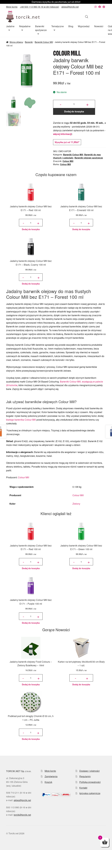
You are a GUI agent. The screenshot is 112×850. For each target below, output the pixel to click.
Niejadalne (24, 26)
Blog (70, 26)
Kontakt (83, 787)
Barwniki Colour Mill (44, 42)
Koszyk (48, 782)
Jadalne (10, 26)
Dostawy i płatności (89, 771)
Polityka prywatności (90, 782)
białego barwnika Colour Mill (21, 419)
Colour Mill (68, 161)
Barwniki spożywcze (41, 28)
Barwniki (29, 42)
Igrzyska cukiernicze (89, 793)
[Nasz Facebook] (99, 6)
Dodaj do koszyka (74, 111)
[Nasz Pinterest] (104, 6)
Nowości (98, 26)
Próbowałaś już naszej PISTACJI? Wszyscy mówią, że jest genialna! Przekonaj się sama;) (56, 1)
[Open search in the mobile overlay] (86, 16)
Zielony (76, 503)
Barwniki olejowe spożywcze (89, 157)
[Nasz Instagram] (95, 6)
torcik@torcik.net (22, 814)
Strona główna (16, 42)
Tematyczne (57, 26)
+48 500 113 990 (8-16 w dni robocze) (39, 6)
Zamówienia (51, 776)
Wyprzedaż (84, 26)
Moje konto (12, 6)
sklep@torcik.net (70, 6)
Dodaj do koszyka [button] (31, 229)
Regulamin (85, 776)
